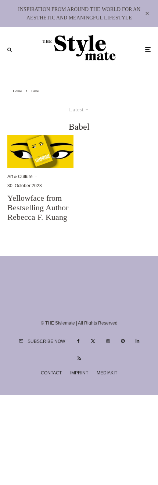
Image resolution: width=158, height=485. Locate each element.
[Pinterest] (122, 341)
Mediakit (107, 372)
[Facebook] (78, 341)
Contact (51, 372)
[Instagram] (108, 341)
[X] (93, 341)
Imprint (79, 372)
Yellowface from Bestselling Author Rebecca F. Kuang (37, 207)
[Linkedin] (137, 341)
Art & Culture (20, 176)
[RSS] (79, 358)
